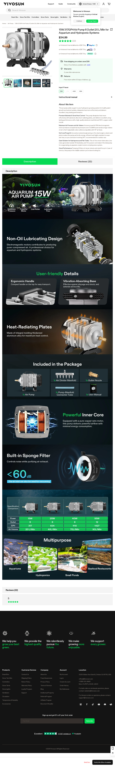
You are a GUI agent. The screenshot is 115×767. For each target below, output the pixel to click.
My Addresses (64, 689)
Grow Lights (6, 689)
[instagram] (81, 704)
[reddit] (111, 704)
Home (4, 23)
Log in (62, 678)
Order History (64, 685)
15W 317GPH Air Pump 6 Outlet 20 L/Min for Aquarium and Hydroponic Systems (83, 31)
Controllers (6, 682)
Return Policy (25, 682)
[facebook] (87, 704)
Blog (42, 689)
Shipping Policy (26, 678)
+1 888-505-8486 (84, 681)
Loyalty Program (26, 689)
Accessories (6, 704)
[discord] (105, 704)
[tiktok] (93, 704)
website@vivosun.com (92, 691)
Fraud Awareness (46, 678)
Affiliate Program (46, 700)
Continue (79, 21)
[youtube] (99, 704)
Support (51, 4)
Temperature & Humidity (10, 700)
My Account (64, 674)
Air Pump (10, 23)
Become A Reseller (47, 704)
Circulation (5, 696)
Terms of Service (46, 685)
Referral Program (46, 696)
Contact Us (25, 674)
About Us (44, 674)
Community (71, 4)
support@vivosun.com (86, 698)
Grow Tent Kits (7, 678)
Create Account (65, 682)
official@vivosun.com (86, 679)
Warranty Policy (26, 685)
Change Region (92, 21)
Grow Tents (6, 685)
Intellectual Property (47, 693)
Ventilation (5, 693)
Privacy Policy (45, 682)
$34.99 (63, 37)
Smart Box (5, 674)
